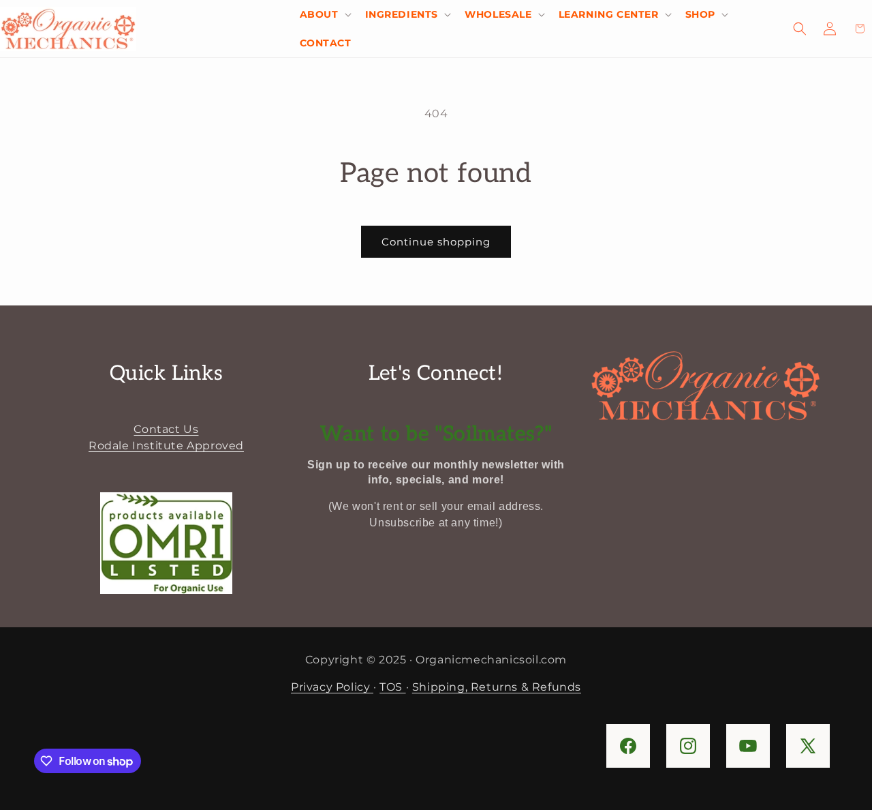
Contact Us (166, 429)
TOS (392, 686)
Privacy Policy (332, 686)
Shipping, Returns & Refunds (496, 686)
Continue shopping (436, 241)
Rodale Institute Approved (166, 445)
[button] (324, 14)
